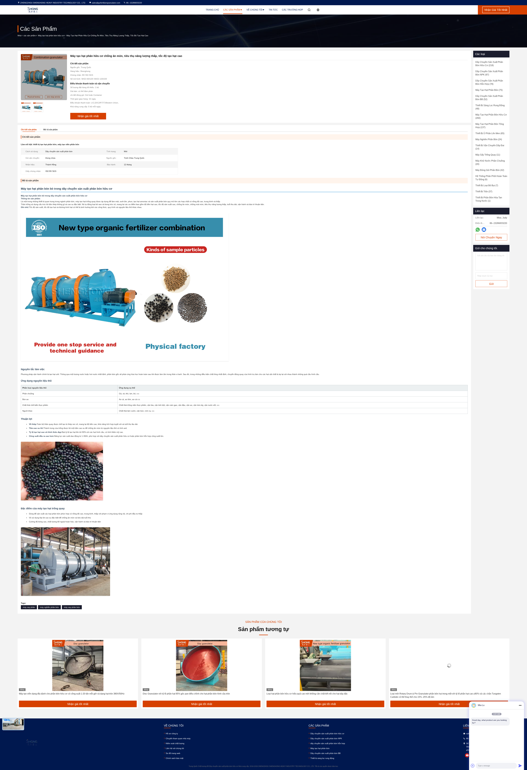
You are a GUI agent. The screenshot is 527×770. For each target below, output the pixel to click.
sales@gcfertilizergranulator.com (106, 3)
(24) (488, 139)
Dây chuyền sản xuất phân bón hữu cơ (327, 733)
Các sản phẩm (231, 10)
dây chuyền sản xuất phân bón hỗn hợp (327, 743)
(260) (491, 116)
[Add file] (473, 766)
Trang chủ (212, 10)
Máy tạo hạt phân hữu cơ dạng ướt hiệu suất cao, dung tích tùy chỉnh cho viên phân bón (433, 694)
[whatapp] (477, 229)
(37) (483, 191)
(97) (489, 73)
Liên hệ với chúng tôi (175, 748)
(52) (489, 98)
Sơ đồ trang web (173, 753)
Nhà (19, 35)
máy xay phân (29, 607)
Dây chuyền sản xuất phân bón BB (325, 753)
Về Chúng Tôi (254, 10)
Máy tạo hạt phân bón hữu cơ (51, 35)
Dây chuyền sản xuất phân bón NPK (326, 738)
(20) (490, 162)
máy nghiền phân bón (49, 607)
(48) (490, 107)
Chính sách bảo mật (174, 758)
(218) (489, 64)
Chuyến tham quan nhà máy (178, 738)
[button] (22, 671)
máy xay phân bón (72, 607)
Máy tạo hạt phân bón (320, 748)
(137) (489, 125)
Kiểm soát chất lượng (175, 743)
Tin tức (273, 10)
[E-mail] (484, 229)
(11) (487, 155)
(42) (489, 170)
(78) (489, 82)
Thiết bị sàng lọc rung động (322, 758)
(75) (489, 90)
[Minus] (520, 705)
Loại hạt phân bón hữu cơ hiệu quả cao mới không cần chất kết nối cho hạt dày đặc (59, 694)
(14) (489, 147)
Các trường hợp (292, 10)
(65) (489, 133)
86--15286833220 (134, 3)
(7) (486, 185)
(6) (491, 178)
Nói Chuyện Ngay (491, 237)
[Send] (520, 766)
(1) (488, 199)
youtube (467, 755)
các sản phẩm (29, 35)
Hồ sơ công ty (172, 733)
